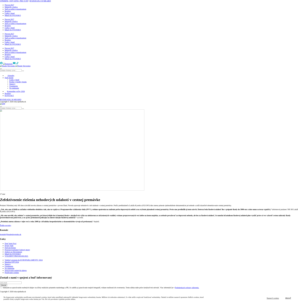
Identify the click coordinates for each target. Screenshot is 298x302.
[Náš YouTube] (14, 64)
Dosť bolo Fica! (10, 244)
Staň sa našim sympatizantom (15, 9)
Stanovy (12, 84)
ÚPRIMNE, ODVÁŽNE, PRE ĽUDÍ (14, 1)
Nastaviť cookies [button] (273, 298)
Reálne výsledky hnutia (18, 82)
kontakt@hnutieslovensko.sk (10, 234)
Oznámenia (13, 86)
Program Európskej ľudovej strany (17, 250)
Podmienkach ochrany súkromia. (187, 288)
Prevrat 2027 (9, 5)
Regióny (8, 11)
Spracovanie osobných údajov (16, 271)
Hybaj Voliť (9, 246)
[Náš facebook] (1, 64)
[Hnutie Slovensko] (15, 66)
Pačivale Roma (10, 248)
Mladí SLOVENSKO (13, 15)
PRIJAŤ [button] (288, 298)
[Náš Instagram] (8, 64)
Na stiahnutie (14, 88)
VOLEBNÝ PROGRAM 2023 (16, 256)
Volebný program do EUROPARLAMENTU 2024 (24, 260)
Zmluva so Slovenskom (13, 252)
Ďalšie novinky (5, 225)
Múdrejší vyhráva (11, 7)
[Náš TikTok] (17, 64)
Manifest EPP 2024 (12, 262)
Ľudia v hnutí (10, 13)
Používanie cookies (12, 273)
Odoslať (3, 285)
